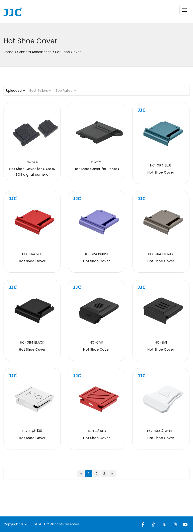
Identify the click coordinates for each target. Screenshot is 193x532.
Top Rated (64, 90)
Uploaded (14, 90)
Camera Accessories (34, 52)
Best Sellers (38, 90)
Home (8, 52)
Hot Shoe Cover (160, 172)
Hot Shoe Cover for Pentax (96, 168)
